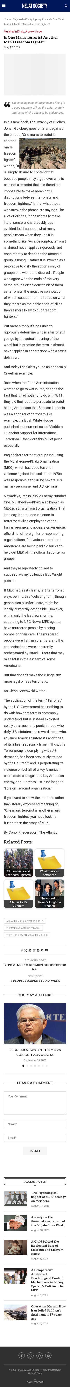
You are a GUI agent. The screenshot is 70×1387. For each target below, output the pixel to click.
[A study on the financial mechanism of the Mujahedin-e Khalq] (15, 1223)
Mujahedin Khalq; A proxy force (30, 19)
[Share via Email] (46, 950)
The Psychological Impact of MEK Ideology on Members (48, 1197)
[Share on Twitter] (25, 950)
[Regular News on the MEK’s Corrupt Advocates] (35, 1023)
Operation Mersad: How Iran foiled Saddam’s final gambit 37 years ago (48, 1312)
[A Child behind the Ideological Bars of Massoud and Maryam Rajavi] (15, 1247)
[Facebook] (21, 1355)
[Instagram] (39, 1355)
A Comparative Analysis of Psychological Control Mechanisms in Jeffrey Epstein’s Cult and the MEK (47, 1280)
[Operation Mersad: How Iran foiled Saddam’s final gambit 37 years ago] (15, 1312)
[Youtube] (48, 1355)
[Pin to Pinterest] (30, 950)
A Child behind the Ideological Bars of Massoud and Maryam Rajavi (47, 1248)
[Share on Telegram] (38, 950)
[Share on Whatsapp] (34, 950)
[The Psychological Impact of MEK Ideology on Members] (15, 1198)
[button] (7, 1035)
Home (7, 19)
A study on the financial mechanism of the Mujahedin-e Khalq (48, 1221)
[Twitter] (30, 1355)
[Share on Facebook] (22, 950)
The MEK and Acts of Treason (23, 928)
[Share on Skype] (42, 950)
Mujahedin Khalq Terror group (25, 921)
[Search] (66, 6)
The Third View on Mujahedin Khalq (27, 935)
